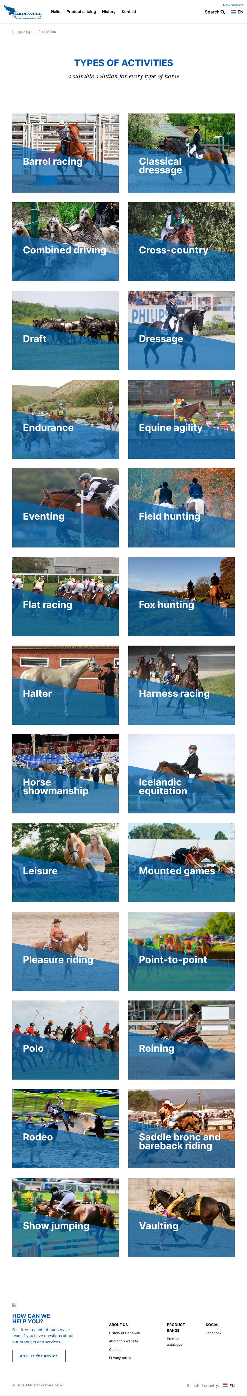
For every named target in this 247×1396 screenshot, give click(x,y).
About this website (123, 1341)
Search (212, 12)
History (109, 11)
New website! (234, 5)
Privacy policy (120, 1358)
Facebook (213, 1333)
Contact (115, 1349)
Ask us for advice (39, 1355)
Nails (55, 11)
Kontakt (129, 11)
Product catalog (81, 11)
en (240, 12)
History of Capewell (124, 1333)
